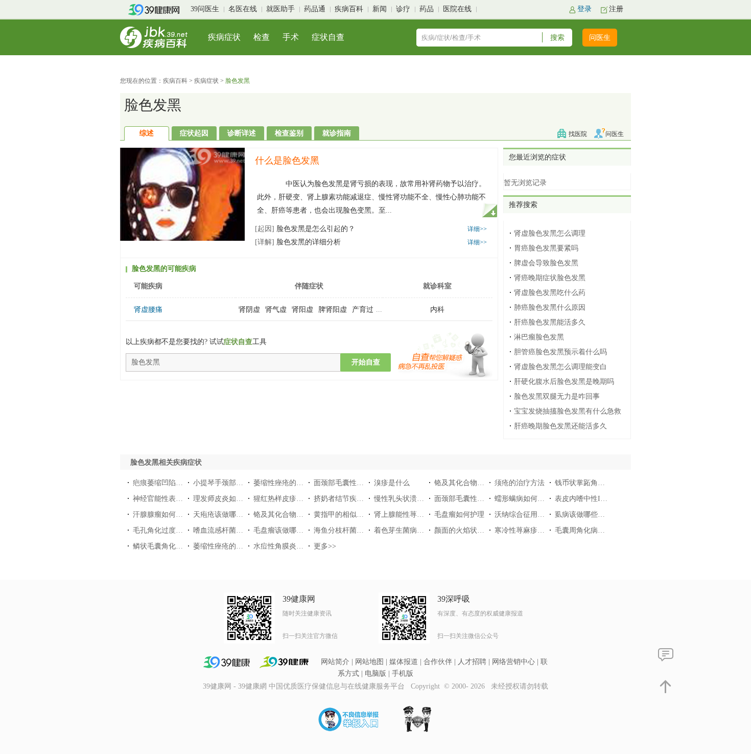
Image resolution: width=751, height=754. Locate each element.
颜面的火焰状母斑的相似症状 (480, 530)
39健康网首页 (157, 9)
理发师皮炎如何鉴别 (225, 498)
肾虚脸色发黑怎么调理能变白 (560, 367)
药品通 (314, 9)
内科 (437, 309)
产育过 (362, 309)
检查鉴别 (289, 133)
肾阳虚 (302, 309)
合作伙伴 (438, 662)
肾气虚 (276, 309)
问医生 (600, 37)
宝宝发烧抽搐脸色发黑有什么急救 (567, 411)
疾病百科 (349, 9)
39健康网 (217, 686)
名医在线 (242, 9)
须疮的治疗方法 (520, 483)
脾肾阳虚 (332, 309)
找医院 (578, 134)
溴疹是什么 (392, 483)
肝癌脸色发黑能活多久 (549, 322)
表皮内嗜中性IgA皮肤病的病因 (603, 498)
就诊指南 (336, 133)
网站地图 (369, 662)
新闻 (379, 9)
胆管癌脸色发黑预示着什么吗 (560, 352)
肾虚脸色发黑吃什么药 (549, 292)
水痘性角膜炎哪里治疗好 (292, 546)
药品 (426, 9)
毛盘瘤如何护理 (459, 514)
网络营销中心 (513, 662)
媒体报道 (403, 662)
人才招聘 (472, 662)
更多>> (325, 546)
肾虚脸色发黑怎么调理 (549, 233)
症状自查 (328, 37)
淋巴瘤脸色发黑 (539, 337)
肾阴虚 (249, 309)
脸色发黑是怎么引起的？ (305, 229)
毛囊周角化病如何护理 (590, 530)
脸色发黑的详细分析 (298, 242)
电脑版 (375, 673)
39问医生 (205, 9)
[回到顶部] (666, 686)
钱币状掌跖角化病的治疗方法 (601, 483)
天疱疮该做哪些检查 (225, 514)
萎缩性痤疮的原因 (282, 483)
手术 (291, 37)
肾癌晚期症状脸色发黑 (549, 278)
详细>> (477, 229)
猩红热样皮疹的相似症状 (292, 498)
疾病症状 (224, 37)
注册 (616, 9)
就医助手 (280, 9)
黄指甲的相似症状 (342, 514)
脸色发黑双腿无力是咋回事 (557, 396)
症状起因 (194, 133)
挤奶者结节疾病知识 (346, 498)
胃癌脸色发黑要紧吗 (546, 248)
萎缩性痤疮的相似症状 (229, 546)
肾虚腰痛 (148, 309)
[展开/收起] (489, 209)
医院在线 (457, 9)
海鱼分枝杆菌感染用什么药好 (360, 530)
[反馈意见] (666, 655)
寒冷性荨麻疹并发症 (527, 530)
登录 (584, 9)
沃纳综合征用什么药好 (530, 514)
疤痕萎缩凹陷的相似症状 (172, 483)
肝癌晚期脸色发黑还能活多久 (560, 426)
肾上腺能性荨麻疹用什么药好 (420, 514)
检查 (261, 37)
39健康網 (252, 686)
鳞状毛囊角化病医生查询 (172, 546)
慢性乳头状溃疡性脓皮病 (413, 498)
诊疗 (403, 9)
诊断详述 (241, 133)
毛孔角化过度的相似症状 (172, 530)
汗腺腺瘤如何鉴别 (161, 514)
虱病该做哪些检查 (583, 514)
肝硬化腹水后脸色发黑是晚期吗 (564, 381)
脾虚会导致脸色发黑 (546, 263)
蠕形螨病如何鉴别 (523, 498)
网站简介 (335, 662)
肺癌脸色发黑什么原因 (549, 307)
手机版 (402, 673)
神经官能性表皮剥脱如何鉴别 (179, 498)
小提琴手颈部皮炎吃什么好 (236, 483)
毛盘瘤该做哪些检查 (285, 530)
